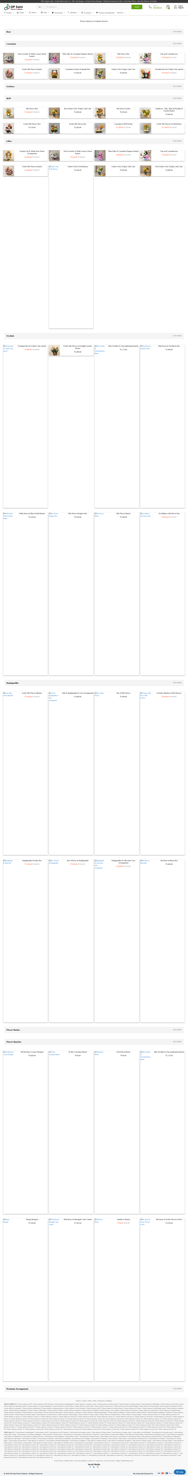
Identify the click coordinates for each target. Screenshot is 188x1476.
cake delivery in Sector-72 (83, 1447)
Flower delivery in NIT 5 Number (43, 1404)
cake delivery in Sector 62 (47, 1449)
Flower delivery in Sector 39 (77, 1419)
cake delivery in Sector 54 (12, 1445)
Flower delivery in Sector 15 (88, 1425)
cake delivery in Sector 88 (97, 1455)
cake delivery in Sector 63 (65, 1445)
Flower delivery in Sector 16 (107, 1425)
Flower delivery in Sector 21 (21, 1423)
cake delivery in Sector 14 (30, 1453)
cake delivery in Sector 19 (154, 1451)
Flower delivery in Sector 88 (34, 1429)
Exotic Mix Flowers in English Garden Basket (78, 347)
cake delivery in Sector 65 (65, 1449)
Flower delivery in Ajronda (73, 1410)
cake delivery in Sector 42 (136, 1445)
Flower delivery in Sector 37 (78, 1423)
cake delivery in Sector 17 (84, 1453)
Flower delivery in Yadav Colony (89, 1414)
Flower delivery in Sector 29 (173, 1423)
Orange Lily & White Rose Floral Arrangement (32, 152)
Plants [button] (34, 12)
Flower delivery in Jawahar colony (86, 1404)
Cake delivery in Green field (72, 1434)
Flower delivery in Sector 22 (13, 1421)
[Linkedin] (94, 1467)
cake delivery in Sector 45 (154, 1449)
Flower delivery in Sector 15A (145, 1425)
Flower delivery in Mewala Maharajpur (95, 1412)
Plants (90, 1401)
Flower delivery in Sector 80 (144, 1416)
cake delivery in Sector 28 (101, 1451)
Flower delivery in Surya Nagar (131, 1414)
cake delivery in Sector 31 (119, 1451)
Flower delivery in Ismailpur (12, 1412)
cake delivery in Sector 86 (150, 1455)
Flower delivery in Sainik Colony (47, 1414)
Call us (155, 6)
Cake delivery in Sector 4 (156, 1443)
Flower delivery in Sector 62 (126, 1421)
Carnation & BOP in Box (123, 124)
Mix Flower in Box (123, 109)
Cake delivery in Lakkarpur (36, 1440)
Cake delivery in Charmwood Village (112, 1434)
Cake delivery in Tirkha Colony (52, 1434)
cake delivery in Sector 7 (170, 1453)
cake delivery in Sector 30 (48, 1451)
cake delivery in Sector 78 (62, 1455)
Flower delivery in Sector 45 (59, 1423)
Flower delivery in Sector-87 (172, 1419)
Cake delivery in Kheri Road (17, 1440)
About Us (91, 1461)
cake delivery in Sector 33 (66, 1451)
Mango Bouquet (32, 1219)
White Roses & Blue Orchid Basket (32, 513)
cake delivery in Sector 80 (83, 1445)
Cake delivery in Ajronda (45, 1438)
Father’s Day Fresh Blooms (78, 166)
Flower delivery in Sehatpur (12, 1408)
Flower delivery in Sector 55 (69, 1421)
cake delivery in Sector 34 (12, 1451)
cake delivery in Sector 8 (153, 1453)
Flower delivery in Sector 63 (125, 1416)
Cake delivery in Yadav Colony (42, 1443)
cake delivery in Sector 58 (154, 1445)
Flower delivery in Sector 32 (167, 1429)
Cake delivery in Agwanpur (171, 1436)
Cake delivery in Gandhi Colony (89, 1436)
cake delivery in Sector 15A (47, 1453)
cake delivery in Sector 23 (137, 1447)
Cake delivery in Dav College (81, 1438)
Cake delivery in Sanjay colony (121, 1432)
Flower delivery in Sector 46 (40, 1423)
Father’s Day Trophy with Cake (123, 69)
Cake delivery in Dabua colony (101, 1432)
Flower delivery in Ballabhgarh (64, 1404)
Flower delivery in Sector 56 (88, 1421)
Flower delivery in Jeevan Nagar (33, 1412)
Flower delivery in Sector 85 (163, 1416)
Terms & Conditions (81, 1461)
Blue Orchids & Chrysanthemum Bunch (123, 346)
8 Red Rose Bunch (123, 1052)
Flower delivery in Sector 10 (45, 1427)
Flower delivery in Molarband (32, 1408)
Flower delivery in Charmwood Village (126, 1406)
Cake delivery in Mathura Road (96, 1440)
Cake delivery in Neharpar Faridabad (119, 1440)
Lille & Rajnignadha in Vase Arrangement (77, 693)
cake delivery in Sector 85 (101, 1445)
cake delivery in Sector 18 (136, 1451)
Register (181, 8)
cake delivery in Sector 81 (115, 1455)
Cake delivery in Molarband (12, 1436)
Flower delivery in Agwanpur (18, 1410)
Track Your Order (109, 1461)
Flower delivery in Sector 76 (156, 1427)
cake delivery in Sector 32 (44, 1457)
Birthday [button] (73, 12)
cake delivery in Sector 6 (172, 1443)
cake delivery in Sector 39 (12, 1447)
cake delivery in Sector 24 (154, 1447)
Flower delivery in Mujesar (116, 1412)
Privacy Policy (58, 1461)
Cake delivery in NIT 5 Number (59, 1432)
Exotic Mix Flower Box (32, 124)
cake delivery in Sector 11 (102, 1453)
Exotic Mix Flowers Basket (32, 69)
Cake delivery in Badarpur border (155, 1434)
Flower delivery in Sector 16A (164, 1425)
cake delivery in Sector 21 (119, 1449)
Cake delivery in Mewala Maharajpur (57, 1440)
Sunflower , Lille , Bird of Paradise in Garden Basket (169, 110)
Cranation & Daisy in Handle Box (77, 69)
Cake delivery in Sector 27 (138, 1443)
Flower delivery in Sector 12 (151, 1414)
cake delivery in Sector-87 (101, 1447)
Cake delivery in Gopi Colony (118, 1438)
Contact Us (99, 1461)
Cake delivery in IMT (71, 1436)
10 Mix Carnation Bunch (77, 1052)
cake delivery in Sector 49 (83, 1449)
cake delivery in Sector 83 (168, 1455)
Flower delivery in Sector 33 (154, 1423)
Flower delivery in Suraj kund (104, 1406)
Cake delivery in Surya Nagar (84, 1443)
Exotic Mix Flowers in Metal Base (169, 124)
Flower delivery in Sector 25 (107, 1421)
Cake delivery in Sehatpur (175, 1434)
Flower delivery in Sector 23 (31, 1421)
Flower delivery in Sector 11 (26, 1427)
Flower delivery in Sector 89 (148, 1429)
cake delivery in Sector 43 (172, 1445)
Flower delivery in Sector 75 (137, 1427)
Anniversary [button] (58, 13)
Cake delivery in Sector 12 (102, 1443)
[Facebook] (90, 1467)
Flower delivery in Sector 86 (91, 1429)
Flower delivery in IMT (94, 1408)
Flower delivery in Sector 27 (13, 1416)
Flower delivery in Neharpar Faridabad (160, 1412)
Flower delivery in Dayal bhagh (148, 1406)
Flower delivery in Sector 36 (87, 1416)
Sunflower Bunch (123, 1219)
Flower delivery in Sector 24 (50, 1421)
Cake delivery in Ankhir (29, 1438)
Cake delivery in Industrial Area (137, 1438)
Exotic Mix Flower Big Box (32, 693)
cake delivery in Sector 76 (44, 1455)
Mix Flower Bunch (123, 513)
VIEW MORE (177, 31)
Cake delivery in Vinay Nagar (23, 1443)
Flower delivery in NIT (25, 1404)
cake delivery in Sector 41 (48, 1445)
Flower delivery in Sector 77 (15, 1429)
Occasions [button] (87, 13)
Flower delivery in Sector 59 (114, 1419)
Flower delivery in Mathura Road (136, 1412)
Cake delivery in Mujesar (78, 1440)
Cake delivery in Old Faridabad (54, 1436)
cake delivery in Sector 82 (132, 1455)
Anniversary (101, 1401)
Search (137, 7)
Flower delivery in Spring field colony (154, 1408)
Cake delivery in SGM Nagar (141, 1432)
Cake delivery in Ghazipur (99, 1438)
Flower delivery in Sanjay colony (129, 1404)
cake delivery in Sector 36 (30, 1445)
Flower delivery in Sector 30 (135, 1423)
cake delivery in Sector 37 (172, 1449)
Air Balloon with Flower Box (169, 513)
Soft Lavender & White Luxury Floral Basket (32, 55)
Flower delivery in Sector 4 (31, 1416)
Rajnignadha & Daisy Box (32, 860)
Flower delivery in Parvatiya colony (172, 1404)
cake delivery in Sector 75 (26, 1455)
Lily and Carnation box (169, 54)
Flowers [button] (9, 13)
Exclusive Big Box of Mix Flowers (169, 693)
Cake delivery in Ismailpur (157, 1438)
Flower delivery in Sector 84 (129, 1429)
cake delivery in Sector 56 (12, 1449)
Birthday (109, 1401)
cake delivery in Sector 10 (119, 1453)
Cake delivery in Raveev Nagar (162, 1440)
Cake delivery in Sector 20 (120, 1443)
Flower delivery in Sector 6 (49, 1416)
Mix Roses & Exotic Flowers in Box (169, 1219)
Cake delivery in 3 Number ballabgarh (30, 1434)
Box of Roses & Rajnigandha (77, 860)
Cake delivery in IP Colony (109, 1436)
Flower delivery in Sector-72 (152, 1419)
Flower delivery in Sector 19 (69, 1425)
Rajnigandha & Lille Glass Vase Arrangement (123, 862)
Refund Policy (69, 1461)
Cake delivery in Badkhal (62, 1438)
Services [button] (120, 12)
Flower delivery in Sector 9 (63, 1427)
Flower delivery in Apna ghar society (15, 1406)
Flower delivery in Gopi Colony (148, 1410)
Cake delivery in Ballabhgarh (25, 1432)
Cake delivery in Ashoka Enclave (33, 1436)
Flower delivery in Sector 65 (145, 1421)
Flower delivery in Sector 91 (133, 1419)
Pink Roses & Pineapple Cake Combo (78, 1219)
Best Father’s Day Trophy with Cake (77, 109)
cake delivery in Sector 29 (83, 1451)
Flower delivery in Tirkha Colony (63, 1406)
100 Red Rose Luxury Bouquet (32, 1052)
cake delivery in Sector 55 (172, 1447)
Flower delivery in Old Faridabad (75, 1408)
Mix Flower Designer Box (77, 513)
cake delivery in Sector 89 (26, 1457)
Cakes (84, 1401)
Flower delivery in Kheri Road (53, 1412)
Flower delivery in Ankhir (55, 1410)
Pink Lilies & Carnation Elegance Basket (78, 54)
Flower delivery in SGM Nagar (150, 1404)
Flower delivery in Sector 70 (118, 1427)
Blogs (118, 1461)
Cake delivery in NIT (41, 1432)
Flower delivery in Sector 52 (96, 1419)
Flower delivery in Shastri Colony (110, 1414)
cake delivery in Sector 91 (65, 1447)
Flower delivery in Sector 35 (116, 1423)
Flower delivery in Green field (84, 1406)
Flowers (78, 1401)
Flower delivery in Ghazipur (129, 1410)
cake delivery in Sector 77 (79, 1455)
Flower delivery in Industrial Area (169, 1410)
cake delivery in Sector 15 (172, 1451)
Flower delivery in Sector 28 (13, 1425)
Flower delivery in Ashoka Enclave (53, 1408)
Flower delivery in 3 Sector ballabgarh (40, 1406)
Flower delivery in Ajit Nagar (37, 1410)
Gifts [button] (45, 12)
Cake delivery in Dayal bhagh (134, 1434)
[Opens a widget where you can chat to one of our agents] (180, 1472)
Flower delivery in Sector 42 (20, 1419)
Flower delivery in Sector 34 (97, 1423)
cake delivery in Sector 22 (119, 1447)
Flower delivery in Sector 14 (125, 1425)
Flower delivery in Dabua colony (108, 1404)
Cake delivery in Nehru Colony (141, 1440)
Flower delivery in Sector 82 (72, 1429)
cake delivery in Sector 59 (48, 1447)
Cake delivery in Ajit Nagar (12, 1438)
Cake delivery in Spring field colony (129, 1436)
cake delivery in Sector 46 (136, 1449)
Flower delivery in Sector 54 (68, 1416)
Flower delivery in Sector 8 (82, 1427)
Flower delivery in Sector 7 (100, 1427)
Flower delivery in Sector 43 (58, 1419)
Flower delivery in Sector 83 (110, 1429)
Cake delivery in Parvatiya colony (162, 1432)
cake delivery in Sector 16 (12, 1453)
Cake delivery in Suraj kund (90, 1434)
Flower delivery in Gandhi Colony (112, 1408)
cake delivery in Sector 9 (136, 1453)
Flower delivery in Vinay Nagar (67, 1414)
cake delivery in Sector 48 (101, 1449)
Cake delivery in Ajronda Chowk (152, 1436)
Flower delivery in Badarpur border (171, 1406)
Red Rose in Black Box (169, 860)
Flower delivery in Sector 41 (106, 1416)
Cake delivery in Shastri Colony (63, 1443)
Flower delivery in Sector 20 (170, 1414)
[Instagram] (98, 1467)
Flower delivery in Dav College (109, 1410)
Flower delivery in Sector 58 (39, 1419)
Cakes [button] (21, 12)
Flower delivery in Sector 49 (164, 1421)
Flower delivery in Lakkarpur (73, 1412)
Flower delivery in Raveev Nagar (25, 1414)
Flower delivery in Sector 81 (53, 1429)
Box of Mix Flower (123, 693)
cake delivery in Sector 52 (30, 1447)
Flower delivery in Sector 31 (31, 1425)
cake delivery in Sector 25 (30, 1449)
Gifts (94, 1401)
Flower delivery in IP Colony (132, 1408)
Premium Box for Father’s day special (169, 69)
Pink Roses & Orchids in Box (169, 346)
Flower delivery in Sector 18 (50, 1425)
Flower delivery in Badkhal (90, 1410)
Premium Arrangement (106, 13)
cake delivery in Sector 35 (30, 1451)
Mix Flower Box (123, 54)
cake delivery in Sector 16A (66, 1453)
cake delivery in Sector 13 (119, 1445)
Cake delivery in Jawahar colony (80, 1432)
